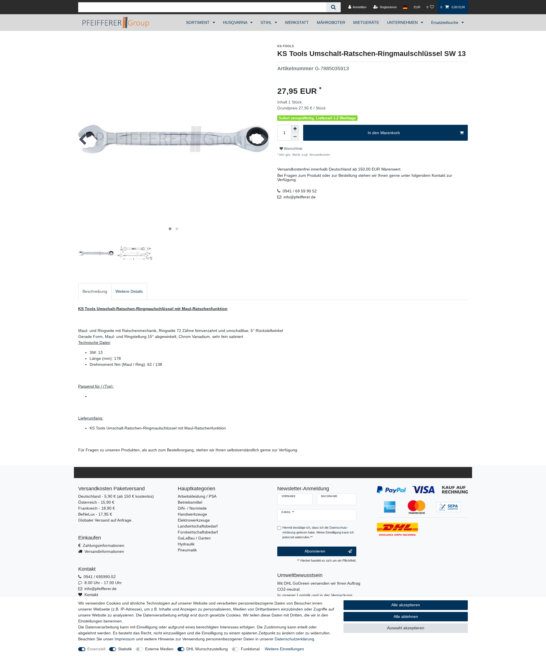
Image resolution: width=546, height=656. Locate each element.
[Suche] (333, 7)
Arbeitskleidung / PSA (197, 496)
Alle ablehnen (406, 616)
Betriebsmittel (190, 502)
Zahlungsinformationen (103, 545)
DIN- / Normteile (192, 508)
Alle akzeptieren (405, 605)
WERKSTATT (297, 22)
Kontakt (91, 594)
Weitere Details (129, 291)
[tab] (94, 291)
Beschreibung (94, 291)
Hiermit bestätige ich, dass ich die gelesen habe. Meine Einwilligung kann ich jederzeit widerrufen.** (318, 532)
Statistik (125, 649)
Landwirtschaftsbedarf (198, 526)
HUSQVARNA (235, 22)
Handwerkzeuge (192, 514)
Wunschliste (293, 149)
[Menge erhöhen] (295, 129)
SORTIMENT (198, 22)
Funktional (250, 649)
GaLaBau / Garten (194, 538)
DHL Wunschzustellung (207, 649)
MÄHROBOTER (331, 22)
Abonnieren (315, 551)
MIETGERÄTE (366, 22)
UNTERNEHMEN (403, 22)
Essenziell (96, 649)
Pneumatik (187, 550)
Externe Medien (159, 649)
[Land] (405, 7)
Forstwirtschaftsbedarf (198, 532)
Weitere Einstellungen (284, 649)
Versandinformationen (104, 551)
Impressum (125, 639)
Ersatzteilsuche (445, 22)
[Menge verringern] (295, 137)
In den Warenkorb (384, 132)
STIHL (266, 22)
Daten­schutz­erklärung (294, 639)
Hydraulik (186, 544)
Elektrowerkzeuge (194, 520)
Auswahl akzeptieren (405, 628)
